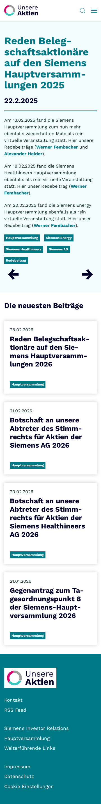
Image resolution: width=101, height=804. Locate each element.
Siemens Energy (59, 238)
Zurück (13, 274)
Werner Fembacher (57, 147)
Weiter (88, 274)
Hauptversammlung (22, 238)
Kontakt (13, 700)
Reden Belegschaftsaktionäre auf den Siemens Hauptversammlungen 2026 (49, 351)
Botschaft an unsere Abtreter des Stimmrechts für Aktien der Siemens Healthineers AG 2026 (47, 518)
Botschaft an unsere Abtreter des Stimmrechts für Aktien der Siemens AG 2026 (46, 432)
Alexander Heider (23, 153)
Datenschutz (19, 776)
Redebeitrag (16, 260)
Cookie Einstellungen (29, 786)
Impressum (17, 766)
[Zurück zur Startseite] (21, 10)
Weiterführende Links (29, 748)
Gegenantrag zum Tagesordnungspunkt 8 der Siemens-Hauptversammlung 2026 (47, 603)
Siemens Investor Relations (36, 728)
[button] (82, 10)
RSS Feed (15, 710)
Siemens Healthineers (23, 249)
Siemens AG (58, 249)
